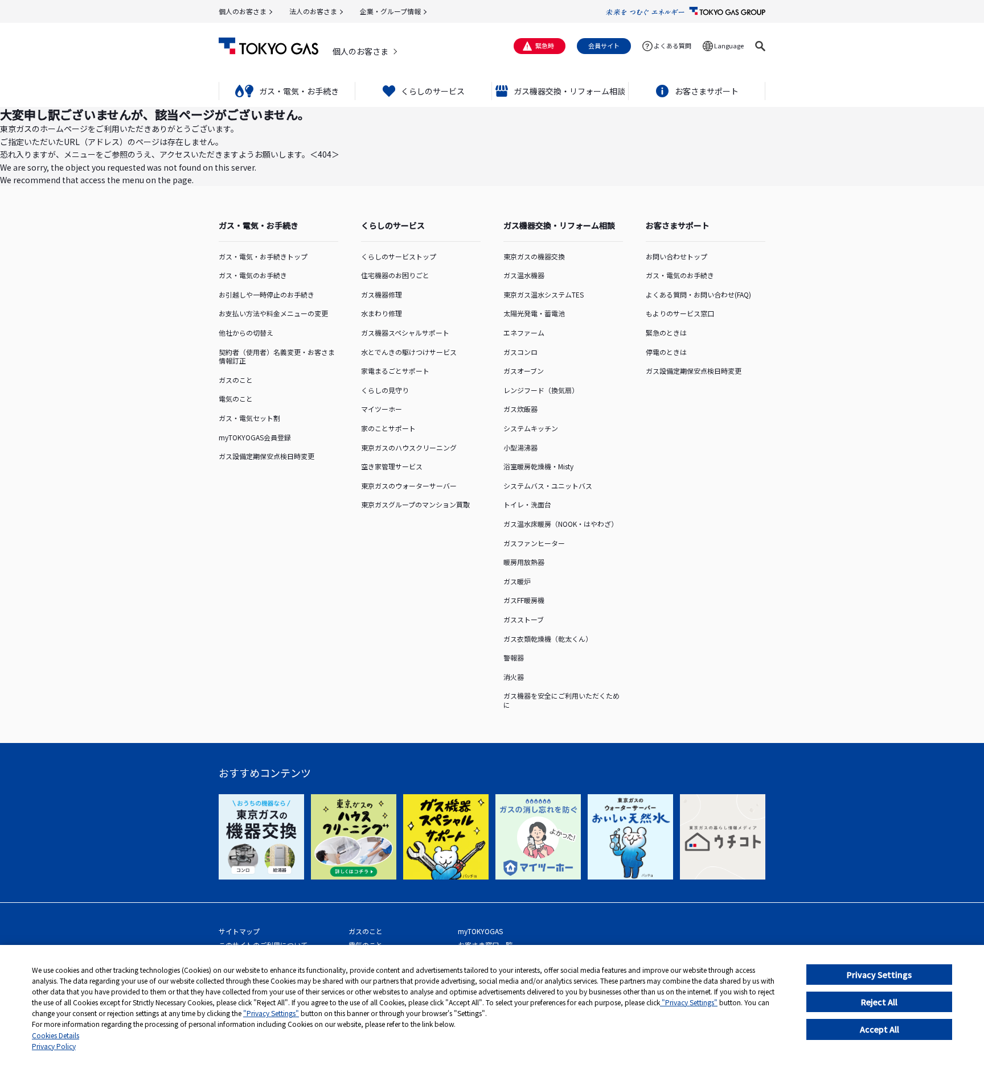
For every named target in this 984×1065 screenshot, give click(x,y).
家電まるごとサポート (395, 370)
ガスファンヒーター (534, 543)
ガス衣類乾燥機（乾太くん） (547, 638)
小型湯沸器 (520, 447)
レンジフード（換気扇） (541, 390)
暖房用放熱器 (523, 562)
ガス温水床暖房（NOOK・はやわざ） (560, 524)
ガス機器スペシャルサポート (405, 332)
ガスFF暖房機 (523, 600)
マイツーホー (381, 409)
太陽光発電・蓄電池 (534, 313)
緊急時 (544, 45)
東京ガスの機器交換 (534, 256)
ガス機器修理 (381, 294)
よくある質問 (672, 45)
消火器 (513, 677)
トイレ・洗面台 (527, 504)
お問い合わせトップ (676, 256)
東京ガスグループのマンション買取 (415, 504)
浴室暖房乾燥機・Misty (538, 466)
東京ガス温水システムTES (543, 294)
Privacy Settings (879, 974)
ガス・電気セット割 (249, 418)
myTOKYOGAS (480, 931)
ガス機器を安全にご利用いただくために (561, 700)
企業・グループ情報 (390, 11)
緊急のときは (666, 332)
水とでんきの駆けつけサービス (409, 352)
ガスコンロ (520, 352)
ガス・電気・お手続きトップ (263, 256)
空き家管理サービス (392, 466)
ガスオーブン (523, 370)
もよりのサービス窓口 (680, 313)
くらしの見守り (385, 390)
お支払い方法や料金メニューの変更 (273, 313)
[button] (760, 46)
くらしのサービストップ (398, 256)
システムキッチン (530, 428)
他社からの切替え (246, 332)
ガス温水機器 (523, 275)
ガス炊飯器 (520, 409)
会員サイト (604, 45)
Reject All (879, 1002)
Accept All (879, 1029)
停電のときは (666, 352)
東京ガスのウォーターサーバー (409, 485)
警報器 (513, 657)
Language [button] (729, 45)
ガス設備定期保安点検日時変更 (266, 456)
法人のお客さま (313, 11)
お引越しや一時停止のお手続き (266, 294)
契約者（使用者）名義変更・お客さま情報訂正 (277, 356)
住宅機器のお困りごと (395, 275)
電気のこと (236, 398)
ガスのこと (236, 380)
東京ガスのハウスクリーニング (409, 447)
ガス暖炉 (517, 581)
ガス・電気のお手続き (253, 275)
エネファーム (523, 332)
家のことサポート (388, 428)
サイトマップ (239, 931)
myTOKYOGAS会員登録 (255, 437)
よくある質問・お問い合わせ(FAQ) (698, 294)
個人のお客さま (242, 11)
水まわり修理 (381, 313)
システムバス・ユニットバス (547, 485)
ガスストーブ (523, 619)
